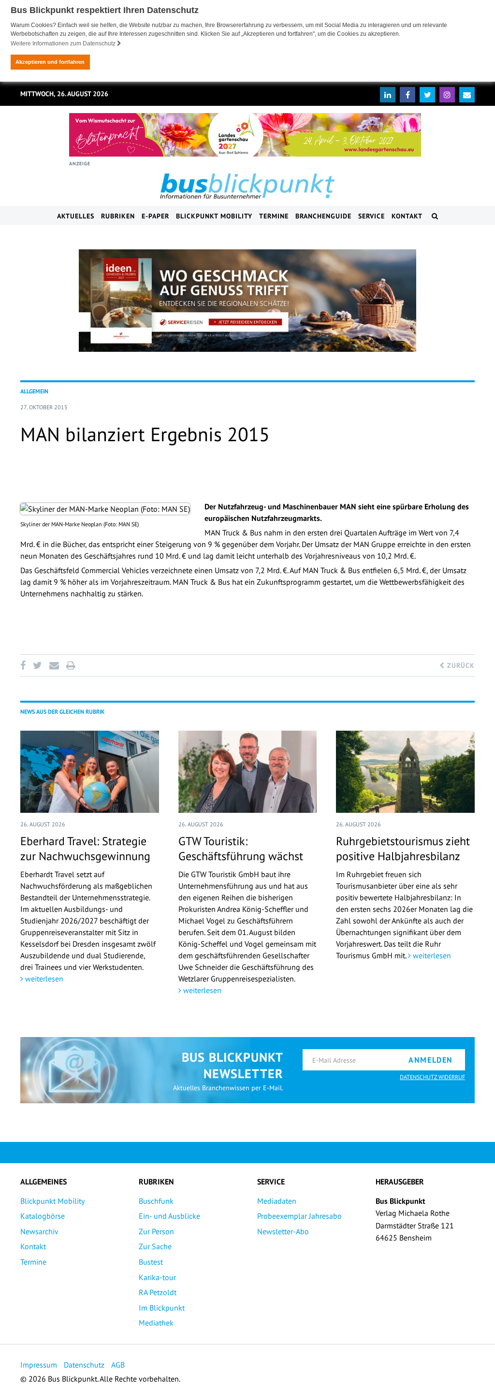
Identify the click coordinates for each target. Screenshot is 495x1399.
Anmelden (430, 1060)
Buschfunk (156, 1201)
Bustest (151, 1262)
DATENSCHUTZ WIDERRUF (432, 1077)
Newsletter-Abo (283, 1231)
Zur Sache (155, 1246)
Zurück (460, 665)
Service (371, 216)
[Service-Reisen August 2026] (247, 300)
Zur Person (156, 1231)
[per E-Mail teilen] (53, 665)
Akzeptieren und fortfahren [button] (50, 62)
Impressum (38, 1365)
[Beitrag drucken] (70, 665)
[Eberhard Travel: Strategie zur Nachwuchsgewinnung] (89, 772)
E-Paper (155, 216)
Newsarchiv (39, 1231)
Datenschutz (84, 1365)
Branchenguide (323, 216)
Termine (274, 216)
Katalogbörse (42, 1216)
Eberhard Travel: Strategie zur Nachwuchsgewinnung (85, 849)
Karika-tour (157, 1277)
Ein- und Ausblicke (169, 1216)
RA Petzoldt (157, 1292)
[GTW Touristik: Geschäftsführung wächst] (247, 772)
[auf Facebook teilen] (24, 665)
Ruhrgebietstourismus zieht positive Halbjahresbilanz (403, 849)
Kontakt (407, 216)
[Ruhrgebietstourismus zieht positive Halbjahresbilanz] (405, 772)
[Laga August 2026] (245, 135)
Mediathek (156, 1322)
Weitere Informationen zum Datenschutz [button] (64, 43)
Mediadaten (276, 1201)
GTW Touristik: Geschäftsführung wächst (240, 849)
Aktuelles (75, 216)
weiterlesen (43, 978)
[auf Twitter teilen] (37, 665)
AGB (118, 1365)
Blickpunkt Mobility (214, 216)
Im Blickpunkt (162, 1307)
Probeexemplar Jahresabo (299, 1216)
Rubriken (118, 216)
